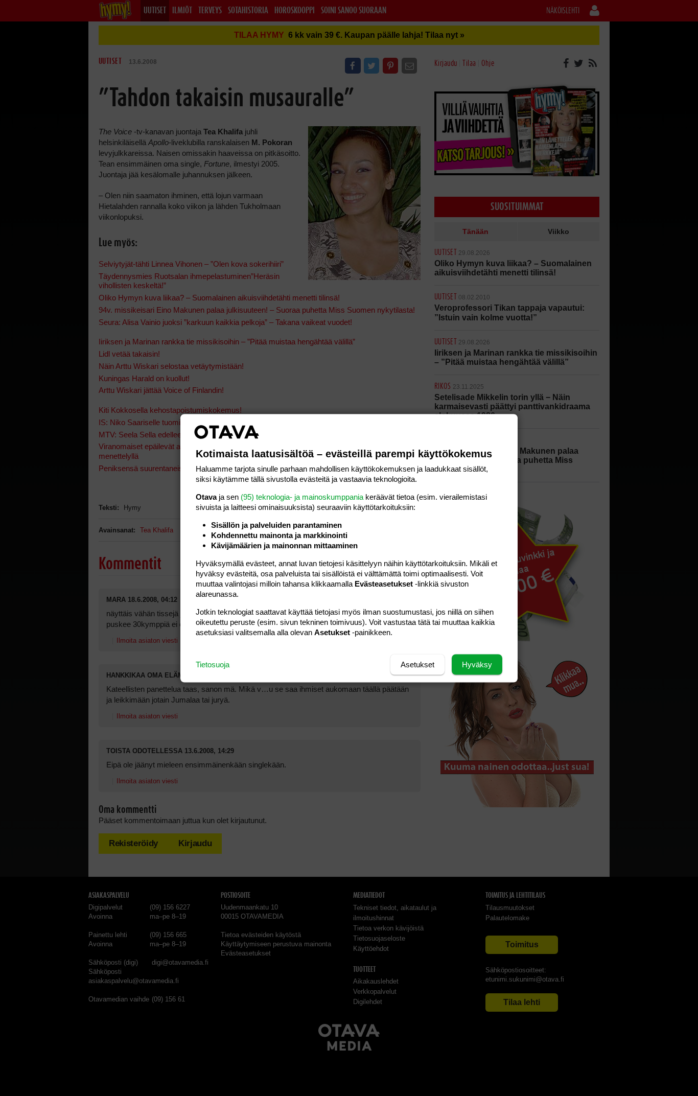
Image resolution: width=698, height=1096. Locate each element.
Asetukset (417, 664)
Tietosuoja (212, 664)
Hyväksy (477, 664)
